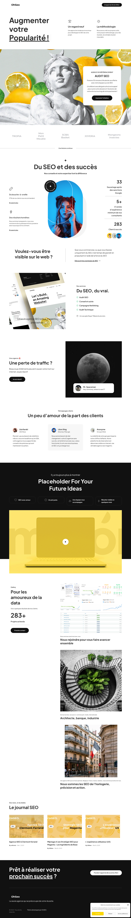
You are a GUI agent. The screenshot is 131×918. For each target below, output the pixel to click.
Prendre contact (19, 630)
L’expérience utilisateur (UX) (98, 842)
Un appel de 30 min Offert (111, 5)
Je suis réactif (17, 379)
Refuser (110, 913)
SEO (13, 826)
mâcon (15, 438)
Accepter (98, 913)
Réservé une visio (99, 316)
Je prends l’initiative (102, 98)
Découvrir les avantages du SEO (86, 261)
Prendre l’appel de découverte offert (106, 873)
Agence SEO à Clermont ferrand (23, 842)
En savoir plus (13, 203)
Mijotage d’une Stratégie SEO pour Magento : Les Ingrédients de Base (62, 843)
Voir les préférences (123, 913)
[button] (128, 905)
